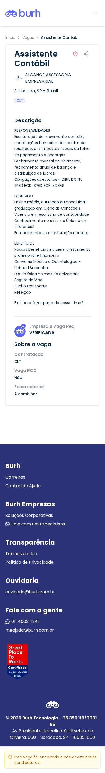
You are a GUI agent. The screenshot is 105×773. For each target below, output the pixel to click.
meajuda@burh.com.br (29, 630)
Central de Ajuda (23, 486)
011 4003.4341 (25, 621)
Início (10, 37)
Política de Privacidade (29, 562)
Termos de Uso (21, 554)
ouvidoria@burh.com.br (30, 592)
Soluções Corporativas (29, 515)
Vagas (28, 37)
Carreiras (15, 477)
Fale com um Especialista (38, 524)
